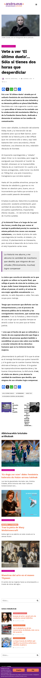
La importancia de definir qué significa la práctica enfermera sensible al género (24, 643)
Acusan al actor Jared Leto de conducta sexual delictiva (24, 617)
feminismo (20, 393)
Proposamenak (8, 46)
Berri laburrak (20, 613)
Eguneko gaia (19, 625)
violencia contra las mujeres (13, 396)
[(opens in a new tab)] (35, 407)
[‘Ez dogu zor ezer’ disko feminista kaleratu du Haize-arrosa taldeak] (20, 453)
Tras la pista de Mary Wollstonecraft (12, 527)
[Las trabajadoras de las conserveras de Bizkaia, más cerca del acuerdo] (6, 629)
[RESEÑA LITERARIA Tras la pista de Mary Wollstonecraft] (20, 503)
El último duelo (9, 393)
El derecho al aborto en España (14, 409)
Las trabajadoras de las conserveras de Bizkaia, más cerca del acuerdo (26, 630)
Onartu (18, 670)
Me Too (29, 393)
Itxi (33, 670)
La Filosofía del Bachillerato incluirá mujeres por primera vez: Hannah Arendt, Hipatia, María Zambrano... (26, 415)
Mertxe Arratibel (11, 78)
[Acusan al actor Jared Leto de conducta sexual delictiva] (6, 617)
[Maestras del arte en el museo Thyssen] (20, 554)
